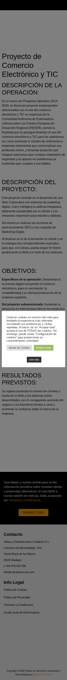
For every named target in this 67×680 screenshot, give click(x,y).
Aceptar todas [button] (43, 347)
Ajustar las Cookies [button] (19, 347)
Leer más (34, 359)
